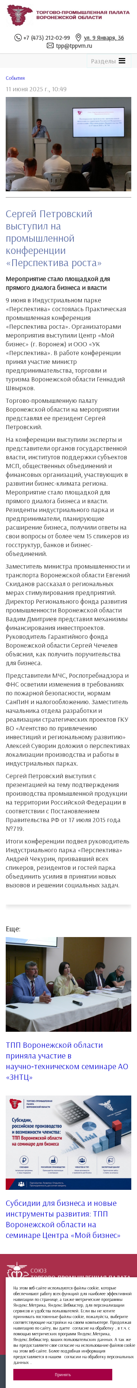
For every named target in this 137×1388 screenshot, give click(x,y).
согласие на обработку (93, 1328)
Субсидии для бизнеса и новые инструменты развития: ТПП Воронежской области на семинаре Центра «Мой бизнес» (63, 1218)
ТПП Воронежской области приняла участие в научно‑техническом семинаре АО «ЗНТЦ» (67, 1060)
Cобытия (15, 77)
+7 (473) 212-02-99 (47, 37)
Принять (63, 1374)
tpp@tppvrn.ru (74, 45)
